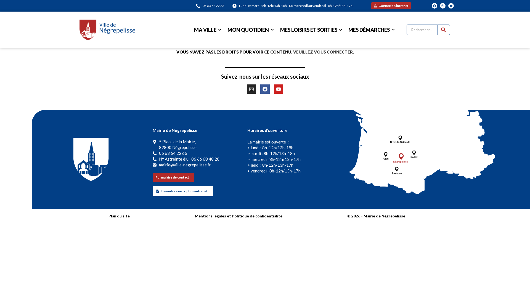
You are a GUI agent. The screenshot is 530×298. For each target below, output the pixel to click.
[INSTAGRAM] (443, 6)
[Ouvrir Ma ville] (219, 30)
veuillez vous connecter (323, 51)
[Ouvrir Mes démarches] (393, 30)
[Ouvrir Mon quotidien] (272, 30)
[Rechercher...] (444, 30)
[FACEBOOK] (434, 6)
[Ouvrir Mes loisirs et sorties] (340, 30)
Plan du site (119, 216)
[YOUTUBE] (451, 6)
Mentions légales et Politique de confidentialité (238, 216)
